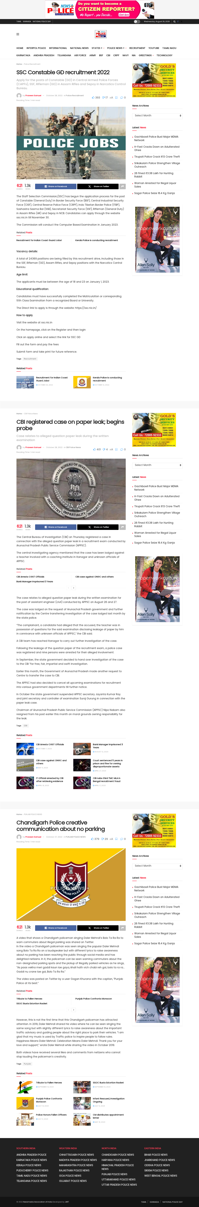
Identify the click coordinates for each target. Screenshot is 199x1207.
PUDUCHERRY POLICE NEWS (32, 1170)
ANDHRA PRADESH (44, 55)
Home (19, 48)
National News (79, 48)
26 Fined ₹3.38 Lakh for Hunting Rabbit (153, 174)
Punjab (27, 1064)
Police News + (115, 48)
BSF (101, 55)
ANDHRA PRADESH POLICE (31, 1155)
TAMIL (18, 21)
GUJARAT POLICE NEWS (73, 1181)
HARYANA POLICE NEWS (115, 1160)
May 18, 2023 (99, 1122)
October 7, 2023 (44, 749)
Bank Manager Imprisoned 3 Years (34, 581)
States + (97, 48)
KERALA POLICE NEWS (28, 1165)
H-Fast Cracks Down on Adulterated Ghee (156, 148)
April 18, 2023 (43, 785)
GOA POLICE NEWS (70, 1175)
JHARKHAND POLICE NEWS (159, 1160)
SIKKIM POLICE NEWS (156, 1170)
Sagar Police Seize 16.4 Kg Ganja (154, 193)
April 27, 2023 (100, 771)
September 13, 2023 (102, 1087)
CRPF (116, 55)
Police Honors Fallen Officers (51, 1114)
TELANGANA (64, 55)
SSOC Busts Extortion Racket (31, 1003)
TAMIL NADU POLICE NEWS (31, 1175)
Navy (126, 55)
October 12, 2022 (101, 385)
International (58, 48)
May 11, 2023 (42, 768)
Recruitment (137, 48)
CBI (108, 55)
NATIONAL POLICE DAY (42, 21)
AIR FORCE (80, 55)
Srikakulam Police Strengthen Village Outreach (157, 164)
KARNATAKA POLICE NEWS (31, 1160)
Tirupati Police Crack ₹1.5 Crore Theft (157, 156)
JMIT (67, 1202)
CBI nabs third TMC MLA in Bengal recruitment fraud (106, 780)
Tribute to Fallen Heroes (29, 998)
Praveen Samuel (33, 95)
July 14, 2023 (43, 1106)
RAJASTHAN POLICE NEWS (74, 1170)
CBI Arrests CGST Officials (30, 576)
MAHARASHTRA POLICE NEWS (76, 1165)
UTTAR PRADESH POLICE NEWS (119, 1184)
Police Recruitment (32, 64)
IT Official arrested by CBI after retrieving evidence (49, 780)
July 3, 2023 (42, 1119)
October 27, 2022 (54, 837)
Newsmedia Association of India (37, 1202)
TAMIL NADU (169, 48)
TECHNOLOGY (164, 55)
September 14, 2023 (45, 1087)
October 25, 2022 (45, 385)
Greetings (145, 55)
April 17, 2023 (100, 785)
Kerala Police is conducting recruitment (96, 240)
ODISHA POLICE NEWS (157, 1165)
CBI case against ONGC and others (94, 576)
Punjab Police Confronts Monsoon (93, 998)
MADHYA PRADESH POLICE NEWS (78, 1160)
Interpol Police (36, 48)
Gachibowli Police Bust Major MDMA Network (156, 138)
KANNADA (27, 21)
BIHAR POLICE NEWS (156, 1155)
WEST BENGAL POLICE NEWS (160, 1175)
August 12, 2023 (101, 752)
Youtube (154, 48)
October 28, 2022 (54, 95)
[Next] (74, 588)
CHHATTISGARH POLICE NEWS (76, 1155)
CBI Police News (31, 413)
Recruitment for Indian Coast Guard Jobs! (39, 240)
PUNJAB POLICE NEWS (33, 814)
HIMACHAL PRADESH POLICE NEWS (118, 1167)
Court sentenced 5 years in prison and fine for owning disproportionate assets (108, 763)
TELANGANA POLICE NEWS (31, 1181)
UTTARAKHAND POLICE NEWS (118, 1179)
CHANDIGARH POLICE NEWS (118, 1155)
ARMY (92, 55)
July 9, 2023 (99, 1106)
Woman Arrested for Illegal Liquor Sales (155, 184)
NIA (134, 55)
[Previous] (68, 588)
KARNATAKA (23, 55)
